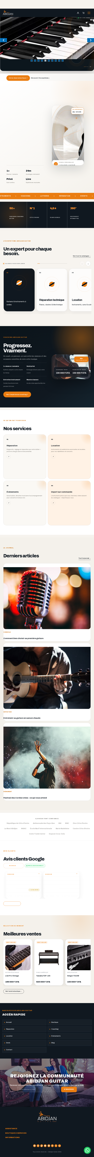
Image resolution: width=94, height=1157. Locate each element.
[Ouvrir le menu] (89, 13)
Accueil (8, 1022)
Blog (53, 1043)
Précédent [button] (3, 40)
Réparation (10, 1029)
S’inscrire (69, 1089)
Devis (8, 1043)
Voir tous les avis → (12, 903)
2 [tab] (35, 61)
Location (9, 1036)
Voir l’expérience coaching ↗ (17, 394)
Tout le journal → (85, 558)
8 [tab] (56, 61)
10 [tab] (63, 61)
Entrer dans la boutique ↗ (18, 78)
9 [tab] (59, 61)
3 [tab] (38, 61)
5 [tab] (45, 61)
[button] (87, 1150)
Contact (9, 1049)
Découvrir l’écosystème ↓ (40, 78)
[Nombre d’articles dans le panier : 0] (83, 13)
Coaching (54, 1029)
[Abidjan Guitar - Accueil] (8, 13)
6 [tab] (49, 61)
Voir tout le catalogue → (82, 256)
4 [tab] (42, 61)
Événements (56, 1036)
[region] (47, 291)
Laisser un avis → (30, 903)
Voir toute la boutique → (14, 991)
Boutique (54, 1022)
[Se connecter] (78, 13)
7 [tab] (52, 61)
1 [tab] (32, 61)
